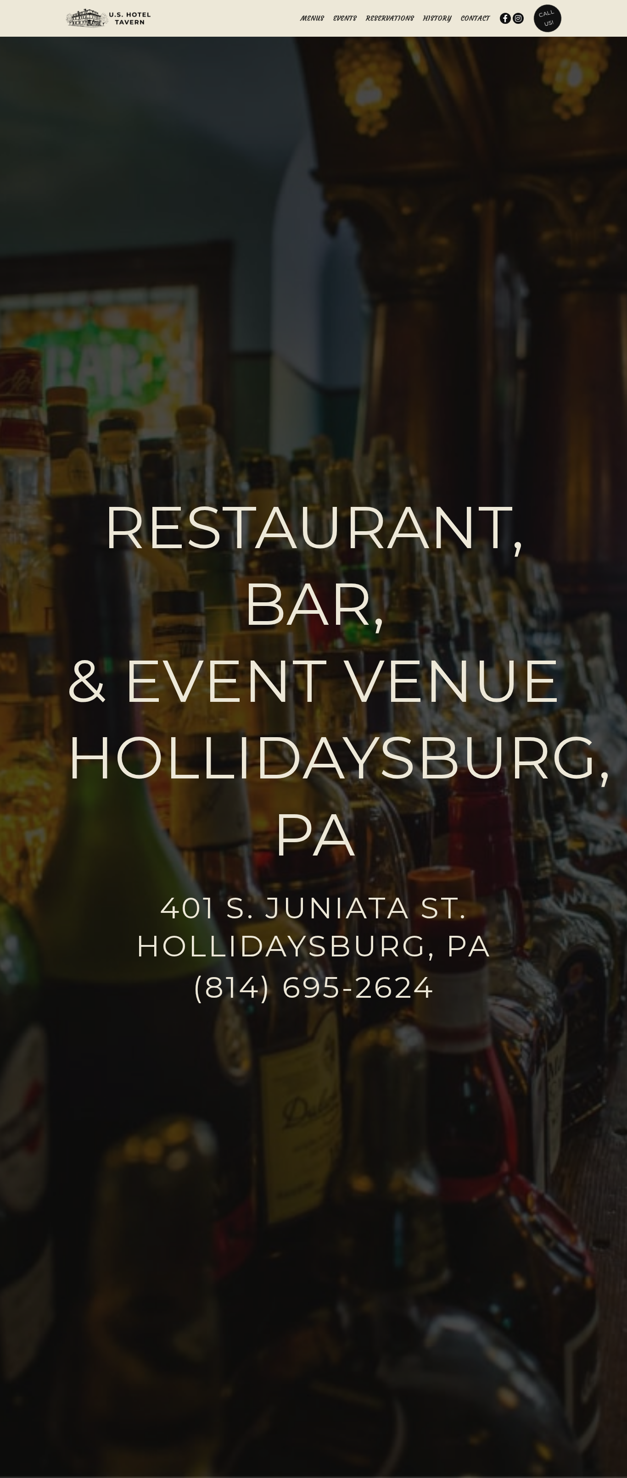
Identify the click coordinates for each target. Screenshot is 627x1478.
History (437, 18)
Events (345, 18)
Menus (312, 18)
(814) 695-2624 (313, 987)
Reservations (390, 18)
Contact (475, 18)
